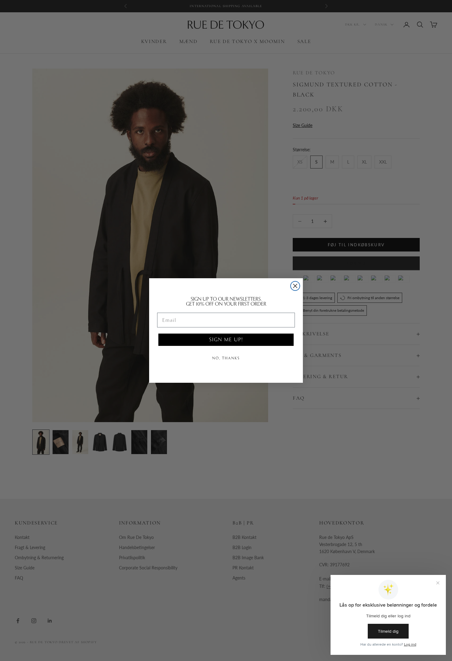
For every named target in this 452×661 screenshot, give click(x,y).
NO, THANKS (226, 358)
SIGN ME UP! (226, 339)
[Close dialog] (295, 286)
